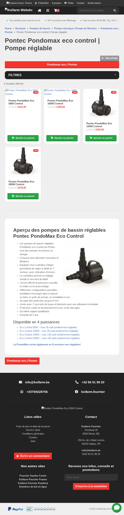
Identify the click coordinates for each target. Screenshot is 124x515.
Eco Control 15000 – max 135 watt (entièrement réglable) (50, 334)
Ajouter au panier (25, 138)
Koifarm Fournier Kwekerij (33, 483)
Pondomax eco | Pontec (62, 64)
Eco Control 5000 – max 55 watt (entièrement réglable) (48, 327)
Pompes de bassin (40, 28)
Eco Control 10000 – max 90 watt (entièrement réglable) (49, 331)
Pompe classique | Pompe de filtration (75, 28)
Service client (33, 430)
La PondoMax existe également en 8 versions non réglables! (47, 344)
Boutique (20, 28)
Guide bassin (94, 3)
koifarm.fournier (92, 391)
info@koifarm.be (37, 382)
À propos (56, 3)
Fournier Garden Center (33, 475)
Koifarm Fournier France (33, 479)
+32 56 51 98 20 (92, 382)
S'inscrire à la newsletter (91, 486)
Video (71, 3)
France (28, 3)
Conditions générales (33, 433)
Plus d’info (111, 58)
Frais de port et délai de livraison (33, 426)
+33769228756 (37, 391)
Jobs (33, 441)
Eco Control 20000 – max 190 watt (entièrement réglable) (50, 338)
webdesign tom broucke (107, 509)
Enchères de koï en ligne (33, 486)
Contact (80, 3)
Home (8, 28)
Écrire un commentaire (35, 455)
